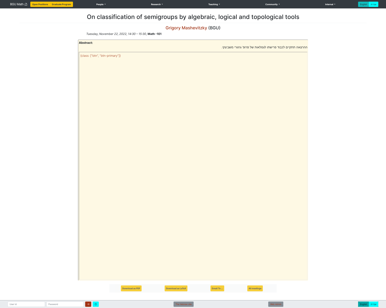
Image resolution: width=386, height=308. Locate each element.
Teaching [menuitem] (213, 4)
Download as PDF (131, 288)
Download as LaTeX (176, 288)
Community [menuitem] (271, 4)
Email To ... (217, 288)
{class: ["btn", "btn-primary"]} (100, 55)
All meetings (255, 288)
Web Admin (275, 304)
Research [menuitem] (156, 4)
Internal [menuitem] (329, 4)
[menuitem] (40, 4)
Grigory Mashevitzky (187, 27)
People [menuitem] (100, 4)
